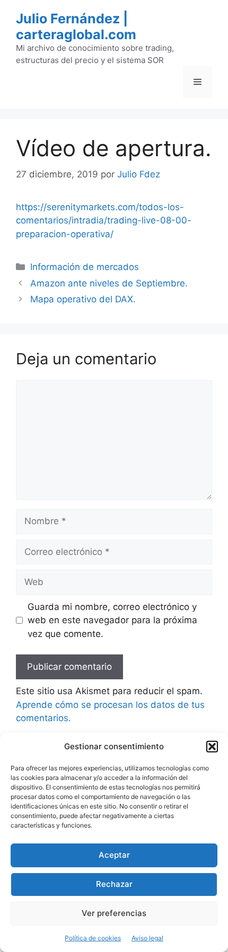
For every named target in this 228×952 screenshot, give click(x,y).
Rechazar (114, 884)
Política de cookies (93, 938)
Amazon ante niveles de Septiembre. (109, 283)
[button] (212, 746)
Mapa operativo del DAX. (83, 299)
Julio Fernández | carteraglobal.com (76, 26)
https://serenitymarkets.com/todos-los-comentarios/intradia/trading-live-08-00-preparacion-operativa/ (103, 220)
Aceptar (114, 855)
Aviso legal (147, 938)
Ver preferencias (114, 913)
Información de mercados (84, 267)
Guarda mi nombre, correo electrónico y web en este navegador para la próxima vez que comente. (112, 620)
